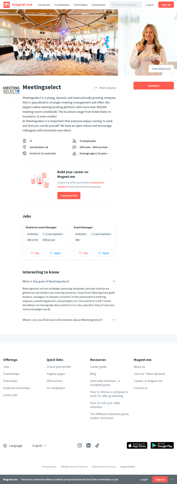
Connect (154, 86)
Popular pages (56, 374)
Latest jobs (10, 395)
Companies (98, 4)
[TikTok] (97, 445)
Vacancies (44, 4)
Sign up (166, 4)
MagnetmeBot (127, 466)
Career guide (98, 367)
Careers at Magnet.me (148, 381)
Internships (80, 4)
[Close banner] (111, 169)
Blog (93, 374)
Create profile (68, 195)
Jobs (6, 367)
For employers (56, 388)
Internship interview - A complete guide (105, 383)
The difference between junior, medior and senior (109, 416)
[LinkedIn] (88, 445)
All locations (54, 381)
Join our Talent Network (149, 374)
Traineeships (62, 4)
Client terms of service (104, 466)
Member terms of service (74, 466)
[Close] (172, 479)
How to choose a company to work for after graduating (109, 394)
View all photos (161, 68)
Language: (16, 446)
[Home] (18, 4)
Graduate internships (16, 388)
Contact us (141, 388)
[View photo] (59, 42)
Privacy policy (49, 466)
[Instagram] (80, 445)
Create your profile (59, 367)
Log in (150, 4)
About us (139, 367)
